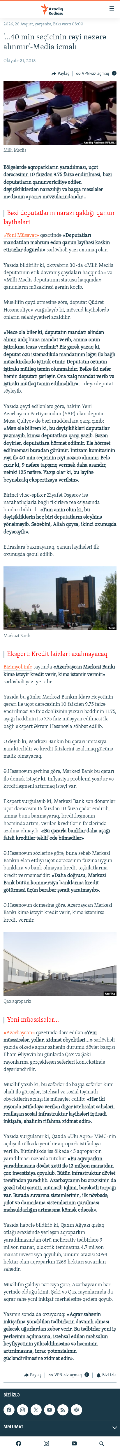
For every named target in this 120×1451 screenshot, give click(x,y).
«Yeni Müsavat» (21, 235)
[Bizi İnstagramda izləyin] (46, 1443)
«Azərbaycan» (19, 1033)
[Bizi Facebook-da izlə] (19, 1443)
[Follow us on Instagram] (22, 1409)
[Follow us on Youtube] (49, 1409)
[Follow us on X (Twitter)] (36, 1409)
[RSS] (62, 1409)
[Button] (60, 74)
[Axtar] (101, 1443)
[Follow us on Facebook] (9, 1409)
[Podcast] (76, 1409)
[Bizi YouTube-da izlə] (74, 1443)
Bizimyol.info (17, 667)
